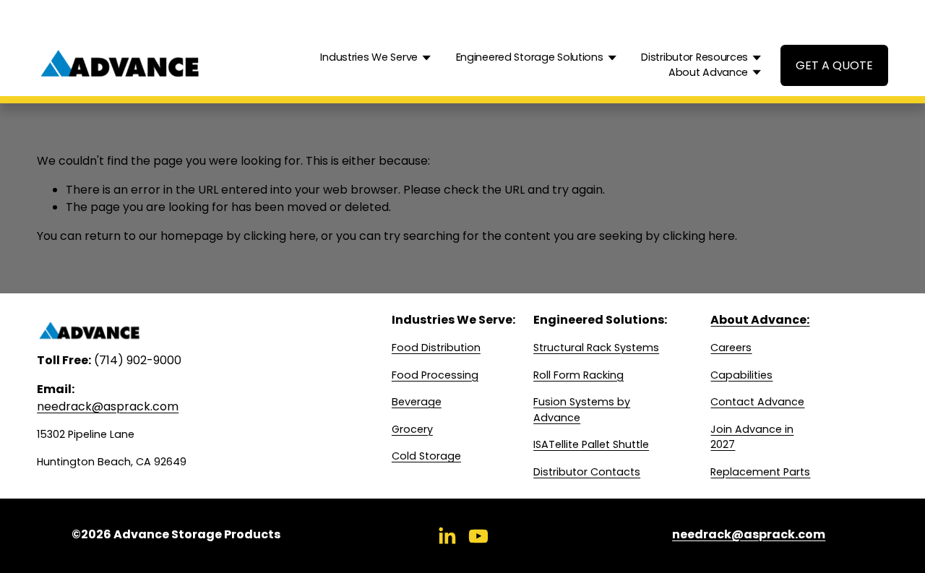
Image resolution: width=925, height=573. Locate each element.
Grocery (412, 429)
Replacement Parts (760, 472)
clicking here (280, 236)
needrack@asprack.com (107, 406)
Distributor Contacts (586, 472)
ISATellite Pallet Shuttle (591, 444)
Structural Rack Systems (596, 347)
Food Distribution (436, 347)
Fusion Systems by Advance (581, 410)
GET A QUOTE (834, 65)
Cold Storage (426, 456)
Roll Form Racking (578, 375)
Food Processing (435, 375)
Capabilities (741, 375)
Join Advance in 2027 (751, 437)
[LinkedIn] (446, 536)
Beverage (417, 402)
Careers (731, 347)
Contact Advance (757, 402)
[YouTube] (478, 536)
